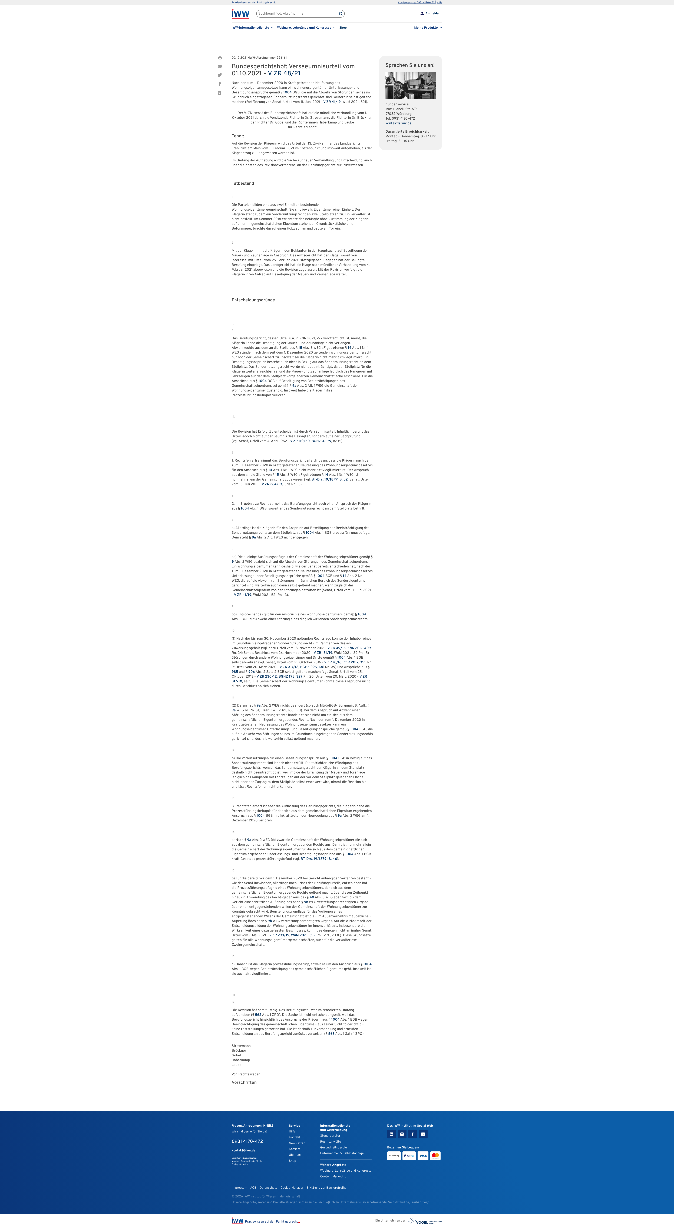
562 (258, 1015)
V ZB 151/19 (323, 653)
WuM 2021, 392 (303, 935)
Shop (343, 28)
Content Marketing (333, 1177)
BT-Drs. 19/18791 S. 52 (330, 479)
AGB (253, 1188)
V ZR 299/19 (279, 935)
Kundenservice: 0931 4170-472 (416, 2)
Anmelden (433, 14)
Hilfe (439, 2)
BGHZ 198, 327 (290, 676)
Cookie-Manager (291, 1188)
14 (349, 348)
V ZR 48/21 (284, 74)
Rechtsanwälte (330, 1142)
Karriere (295, 1149)
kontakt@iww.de (398, 123)
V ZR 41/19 (332, 102)
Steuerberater (330, 1136)
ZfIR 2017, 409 (359, 648)
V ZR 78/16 (332, 662)
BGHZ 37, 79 (321, 441)
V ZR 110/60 (300, 441)
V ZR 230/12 (267, 676)
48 (312, 897)
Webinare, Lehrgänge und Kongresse (346, 1171)
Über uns (295, 1155)
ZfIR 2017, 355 (354, 662)
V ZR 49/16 (337, 648)
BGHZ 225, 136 (312, 667)
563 (331, 1034)
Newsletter (297, 1143)
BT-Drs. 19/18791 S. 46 (319, 859)
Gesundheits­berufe (333, 1148)
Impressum (239, 1188)
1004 (287, 92)
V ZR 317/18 (289, 667)
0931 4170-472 (403, 118)
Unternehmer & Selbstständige (342, 1153)
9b (306, 902)
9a (294, 386)
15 (300, 348)
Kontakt (294, 1137)
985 (235, 672)
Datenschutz (268, 1188)
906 (251, 672)
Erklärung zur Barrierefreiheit (328, 1188)
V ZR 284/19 (272, 484)
